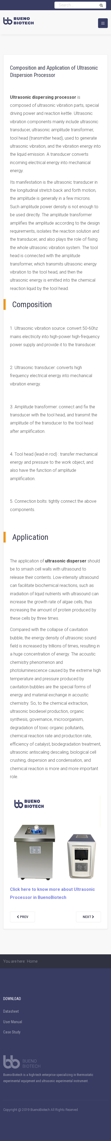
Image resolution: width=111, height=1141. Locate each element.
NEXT (87, 917)
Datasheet (11, 1011)
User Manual (12, 1022)
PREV (23, 917)
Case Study (11, 1032)
